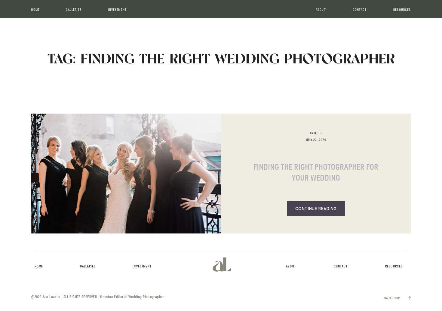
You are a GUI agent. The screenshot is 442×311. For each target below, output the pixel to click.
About (321, 9)
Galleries (73, 9)
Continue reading (315, 208)
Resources (402, 9)
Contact (359, 9)
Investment (117, 9)
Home (35, 9)
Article (316, 133)
